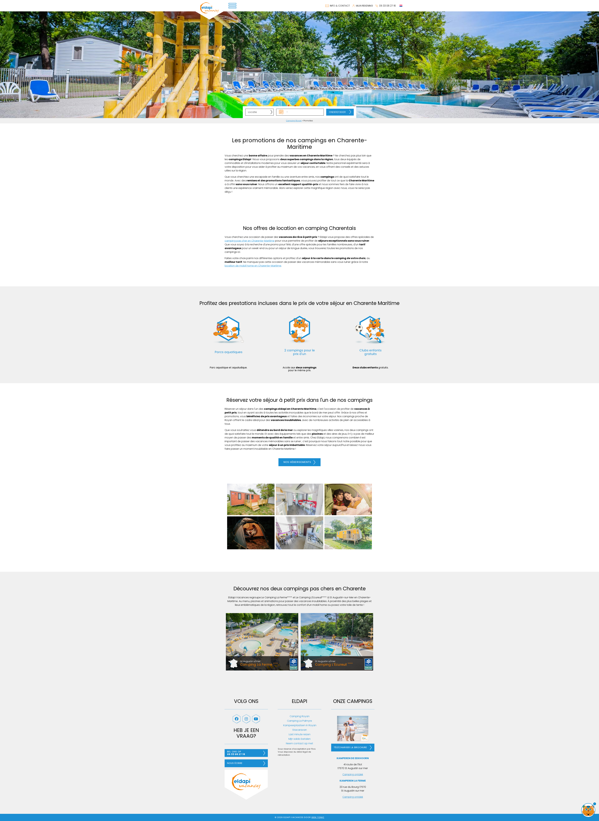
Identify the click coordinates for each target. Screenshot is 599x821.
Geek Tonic (317, 817)
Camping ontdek (352, 774)
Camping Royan (294, 120)
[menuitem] (401, 6)
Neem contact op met (299, 743)
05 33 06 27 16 (387, 5)
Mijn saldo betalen (299, 739)
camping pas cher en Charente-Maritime (250, 241)
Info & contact (340, 5)
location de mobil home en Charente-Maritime (253, 265)
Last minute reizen (299, 734)
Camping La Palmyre (299, 721)
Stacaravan (299, 730)
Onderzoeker (337, 112)
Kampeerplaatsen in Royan (299, 725)
